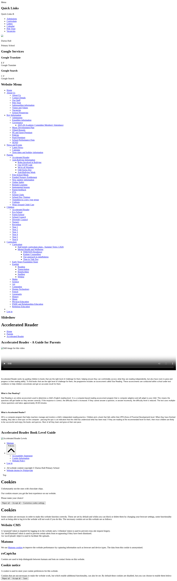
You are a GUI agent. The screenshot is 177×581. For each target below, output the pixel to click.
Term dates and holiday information (27, 152)
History (15, 296)
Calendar (11, 26)
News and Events (14, 145)
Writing (21, 277)
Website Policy (18, 461)
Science (15, 282)
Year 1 (15, 227)
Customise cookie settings (34, 503)
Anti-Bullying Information (23, 160)
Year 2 (15, 229)
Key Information (14, 115)
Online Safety (18, 182)
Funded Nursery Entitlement (24, 177)
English (15, 264)
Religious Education (21, 306)
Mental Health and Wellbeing (30, 249)
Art (13, 284)
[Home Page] (2, 36)
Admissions (12, 19)
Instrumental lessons (21, 187)
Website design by (20, 470)
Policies (15, 135)
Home (9, 90)
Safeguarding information (23, 105)
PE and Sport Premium (22, 132)
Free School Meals (20, 175)
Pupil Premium (18, 137)
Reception (16, 224)
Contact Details (19, 98)
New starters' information (23, 180)
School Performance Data (23, 140)
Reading (21, 267)
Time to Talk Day (31, 259)
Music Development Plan (23, 127)
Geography (17, 294)
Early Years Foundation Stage (25, 262)
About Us (11, 93)
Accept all (16, 503)
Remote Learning (19, 185)
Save (25, 578)
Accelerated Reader (20, 157)
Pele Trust (11, 28)
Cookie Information (20, 458)
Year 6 (15, 239)
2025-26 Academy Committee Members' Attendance (40, 125)
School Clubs (18, 195)
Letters (10, 24)
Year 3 (15, 232)
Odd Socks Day (25, 170)
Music (15, 299)
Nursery (15, 222)
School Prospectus (20, 112)
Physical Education (20, 301)
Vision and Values (20, 108)
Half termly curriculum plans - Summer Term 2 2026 (41, 247)
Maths (15, 279)
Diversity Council (20, 219)
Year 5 (15, 237)
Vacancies (11, 31)
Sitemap (10, 443)
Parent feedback (19, 190)
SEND (15, 142)
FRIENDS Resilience (32, 252)
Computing (17, 287)
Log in (9, 311)
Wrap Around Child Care (23, 204)
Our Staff (16, 100)
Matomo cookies (15, 547)
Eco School (17, 212)
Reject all (6, 503)
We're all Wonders (26, 167)
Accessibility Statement (22, 456)
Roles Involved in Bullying (29, 162)
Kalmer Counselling (32, 254)
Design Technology (20, 289)
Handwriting (23, 272)
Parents (10, 155)
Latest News (17, 147)
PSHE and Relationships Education (27, 304)
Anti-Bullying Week (26, 172)
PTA (14, 192)
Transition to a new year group (25, 200)
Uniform (16, 202)
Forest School (18, 214)
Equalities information (21, 120)
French (15, 291)
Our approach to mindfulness (36, 257)
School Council (19, 217)
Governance (17, 122)
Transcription (23, 269)
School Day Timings (21, 197)
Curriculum (12, 21)
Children (10, 207)
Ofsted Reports (18, 130)
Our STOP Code (25, 165)
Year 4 (15, 234)
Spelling (21, 274)
